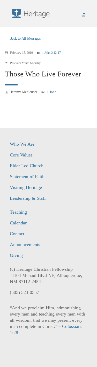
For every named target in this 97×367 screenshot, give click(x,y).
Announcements (25, 244)
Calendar (18, 222)
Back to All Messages (25, 38)
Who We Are (22, 144)
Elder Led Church (26, 165)
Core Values (21, 155)
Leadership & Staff (28, 198)
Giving (16, 255)
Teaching (18, 212)
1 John (51, 92)
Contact (17, 233)
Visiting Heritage (26, 187)
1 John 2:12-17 (51, 53)
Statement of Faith (27, 176)
